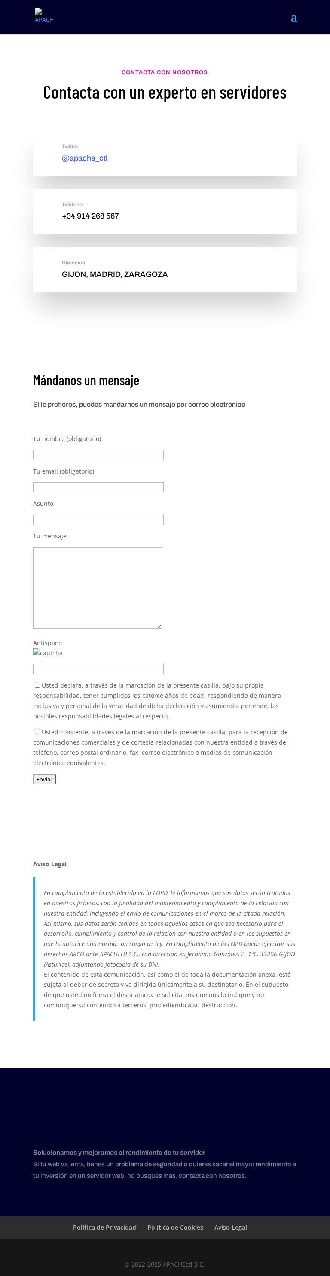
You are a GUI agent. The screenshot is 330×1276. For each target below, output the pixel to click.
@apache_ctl (84, 158)
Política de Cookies (175, 1227)
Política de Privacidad (104, 1227)
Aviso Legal (230, 1227)
